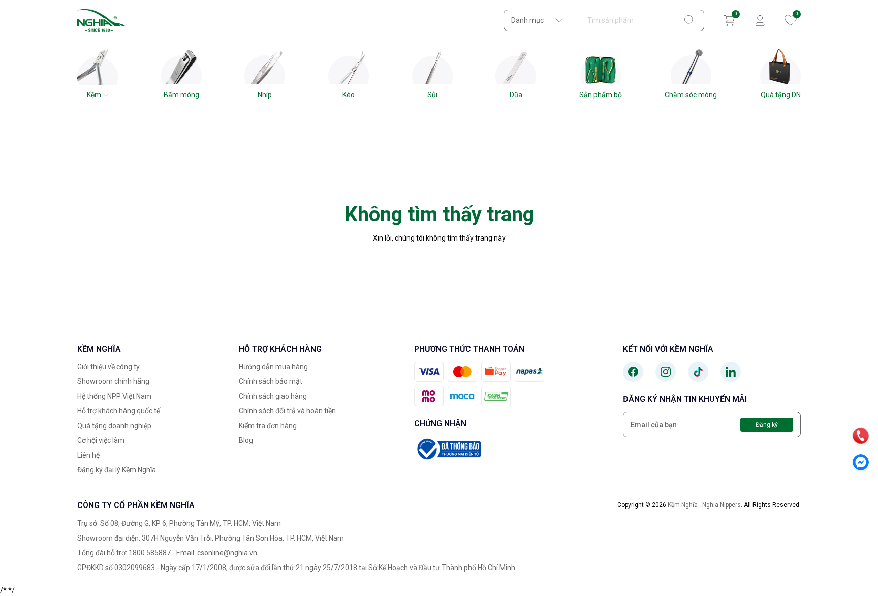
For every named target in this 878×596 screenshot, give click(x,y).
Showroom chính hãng (113, 381)
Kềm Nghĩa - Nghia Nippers (704, 505)
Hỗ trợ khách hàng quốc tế (118, 411)
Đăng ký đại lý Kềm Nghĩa (116, 470)
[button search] (689, 20)
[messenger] (861, 462)
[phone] (861, 436)
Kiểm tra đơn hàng (268, 426)
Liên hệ (88, 455)
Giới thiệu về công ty (108, 367)
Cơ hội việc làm (100, 440)
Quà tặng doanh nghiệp (114, 426)
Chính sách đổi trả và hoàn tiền (287, 411)
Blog (246, 440)
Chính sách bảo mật (270, 381)
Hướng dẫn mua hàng (273, 367)
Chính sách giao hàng (273, 396)
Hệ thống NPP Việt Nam (114, 396)
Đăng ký (767, 424)
